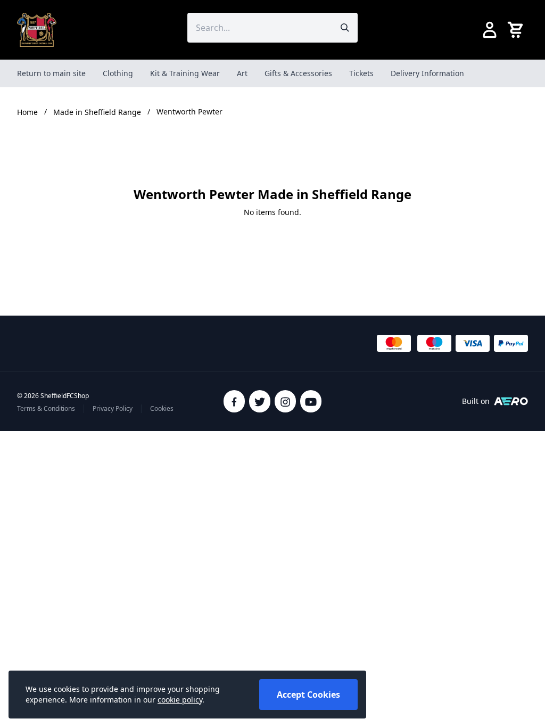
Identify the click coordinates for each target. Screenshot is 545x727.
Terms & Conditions (46, 408)
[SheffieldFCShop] (36, 30)
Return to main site (51, 73)
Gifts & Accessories (298, 73)
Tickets (361, 73)
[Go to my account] (489, 29)
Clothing (118, 73)
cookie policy (180, 700)
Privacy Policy (113, 408)
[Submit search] (345, 28)
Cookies (162, 408)
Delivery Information (427, 73)
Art (242, 73)
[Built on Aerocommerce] (511, 401)
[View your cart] (517, 29)
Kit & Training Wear (185, 73)
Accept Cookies (308, 694)
